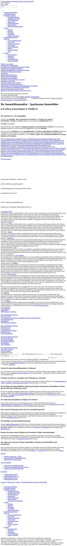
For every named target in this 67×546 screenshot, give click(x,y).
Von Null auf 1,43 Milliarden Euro (13, 465)
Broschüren (4, 471)
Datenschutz (11, 482)
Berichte (3, 453)
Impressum (4, 482)
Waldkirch (28, 97)
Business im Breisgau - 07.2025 (13, 456)
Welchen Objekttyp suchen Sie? (42, 98)
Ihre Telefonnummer (28, 354)
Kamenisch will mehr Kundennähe (13, 468)
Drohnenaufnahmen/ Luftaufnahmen (11, 404)
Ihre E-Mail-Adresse (56, 354)
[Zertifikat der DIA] (6, 211)
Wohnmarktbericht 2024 (11, 479)
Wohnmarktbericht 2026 (11, 474)
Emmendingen (35, 97)
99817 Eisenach (11, 274)
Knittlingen (10, 238)
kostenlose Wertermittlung (17, 394)
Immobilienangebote (11, 417)
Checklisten (46, 427)
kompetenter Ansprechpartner (20, 373)
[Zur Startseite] (17, 1)
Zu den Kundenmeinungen (41, 305)
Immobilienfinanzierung (12, 424)
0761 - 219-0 (4, 4)
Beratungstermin (5, 429)
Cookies (17, 482)
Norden (10, 232)
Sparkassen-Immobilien (10, 12)
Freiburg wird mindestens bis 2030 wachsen (16, 467)
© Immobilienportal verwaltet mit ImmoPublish (34, 482)
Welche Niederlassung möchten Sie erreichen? (13, 359)
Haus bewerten (53, 394)
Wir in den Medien (6, 462)
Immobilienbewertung (27, 393)
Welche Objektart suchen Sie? (9, 98)
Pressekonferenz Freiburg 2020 (12, 459)
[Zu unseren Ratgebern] (6, 159)
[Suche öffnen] (33, 6)
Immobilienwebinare (23, 439)
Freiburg (21, 97)
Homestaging (53, 404)
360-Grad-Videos (28, 404)
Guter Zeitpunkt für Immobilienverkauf (15, 458)
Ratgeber (37, 427)
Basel (15, 247)
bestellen (61, 450)
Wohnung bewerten (8, 396)
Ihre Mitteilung (44, 359)
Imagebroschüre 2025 (11, 476)
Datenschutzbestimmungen (17, 363)
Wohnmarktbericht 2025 (11, 477)
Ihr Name (3, 354)
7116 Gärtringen (19, 255)
